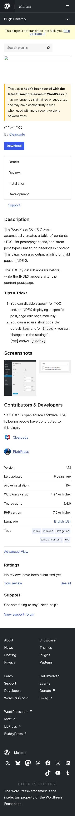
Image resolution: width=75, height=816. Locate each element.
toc (67, 539)
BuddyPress (15, 734)
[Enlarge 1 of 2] (30, 365)
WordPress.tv (16, 698)
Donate (47, 691)
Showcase (48, 640)
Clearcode (17, 134)
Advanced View (16, 551)
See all (66, 583)
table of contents (51, 539)
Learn (8, 676)
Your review (13, 583)
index (36, 531)
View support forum (19, 614)
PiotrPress (21, 451)
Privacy (10, 662)
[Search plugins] (48, 48)
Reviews (15, 173)
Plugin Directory (15, 19)
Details (14, 162)
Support (14, 205)
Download (14, 145)
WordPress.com (18, 712)
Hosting (10, 655)
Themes (46, 647)
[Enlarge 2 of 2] (65, 365)
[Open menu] (68, 6)
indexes (48, 531)
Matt (10, 719)
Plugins (45, 655)
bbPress (12, 726)
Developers (12, 691)
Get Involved (50, 676)
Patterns (46, 662)
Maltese (20, 753)
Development (19, 194)
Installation (17, 183)
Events (45, 683)
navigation (62, 531)
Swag (46, 698)
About (8, 640)
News (8, 647)
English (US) (62, 521)
